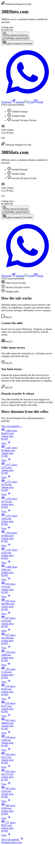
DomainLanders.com (11, 842)
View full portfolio (10, 839)
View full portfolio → (11, 426)
